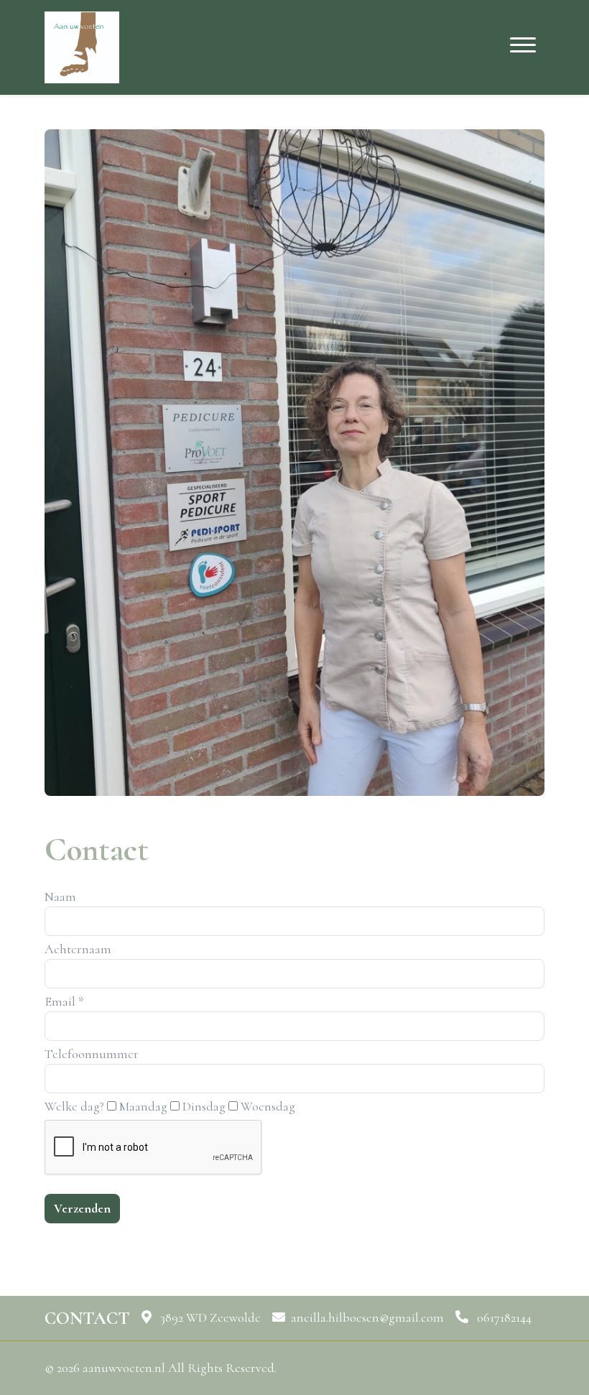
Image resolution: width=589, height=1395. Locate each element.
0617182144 (503, 1317)
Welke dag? (74, 1106)
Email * (64, 1001)
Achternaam (78, 949)
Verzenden (82, 1208)
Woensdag (268, 1106)
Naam (60, 896)
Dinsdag (204, 1106)
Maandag (143, 1106)
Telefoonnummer (92, 1054)
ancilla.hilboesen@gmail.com (367, 1317)
